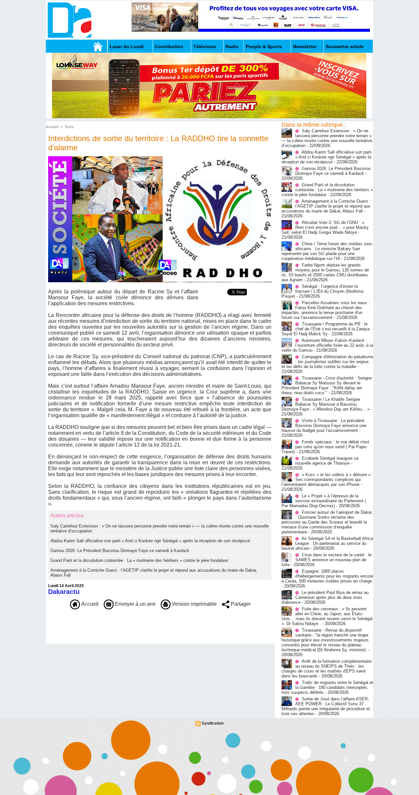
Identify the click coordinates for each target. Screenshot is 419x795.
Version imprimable (194, 604)
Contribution (169, 46)
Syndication (213, 723)
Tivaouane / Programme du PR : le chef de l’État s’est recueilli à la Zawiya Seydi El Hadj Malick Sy (326, 329)
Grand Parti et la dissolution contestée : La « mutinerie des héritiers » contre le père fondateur (139, 560)
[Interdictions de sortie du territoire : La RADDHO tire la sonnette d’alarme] (160, 158)
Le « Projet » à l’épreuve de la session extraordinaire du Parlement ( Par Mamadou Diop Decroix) (324, 500)
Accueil (52, 127)
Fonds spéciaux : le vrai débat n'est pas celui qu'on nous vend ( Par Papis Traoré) (325, 446)
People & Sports (264, 46)
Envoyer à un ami (134, 604)
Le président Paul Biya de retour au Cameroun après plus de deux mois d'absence (325, 597)
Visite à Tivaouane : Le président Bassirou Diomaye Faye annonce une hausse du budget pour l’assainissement (324, 425)
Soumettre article (345, 46)
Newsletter (305, 46)
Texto (69, 127)
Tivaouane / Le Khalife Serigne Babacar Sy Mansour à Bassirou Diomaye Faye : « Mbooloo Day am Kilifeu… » (326, 404)
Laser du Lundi (127, 46)
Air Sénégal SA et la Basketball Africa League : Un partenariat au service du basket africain (327, 543)
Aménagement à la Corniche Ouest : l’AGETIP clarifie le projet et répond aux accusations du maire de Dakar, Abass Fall (326, 206)
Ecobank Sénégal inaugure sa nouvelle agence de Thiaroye (326, 461)
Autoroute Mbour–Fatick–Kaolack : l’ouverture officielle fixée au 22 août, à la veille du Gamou (327, 345)
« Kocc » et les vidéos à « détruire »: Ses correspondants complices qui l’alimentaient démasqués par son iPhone (327, 479)
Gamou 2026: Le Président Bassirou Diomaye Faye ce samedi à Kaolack (119, 550)
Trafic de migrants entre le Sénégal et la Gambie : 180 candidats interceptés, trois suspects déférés (327, 687)
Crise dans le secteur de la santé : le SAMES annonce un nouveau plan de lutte (327, 559)
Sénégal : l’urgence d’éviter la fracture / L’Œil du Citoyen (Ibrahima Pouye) (322, 291)
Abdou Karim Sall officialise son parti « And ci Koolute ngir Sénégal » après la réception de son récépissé (150, 540)
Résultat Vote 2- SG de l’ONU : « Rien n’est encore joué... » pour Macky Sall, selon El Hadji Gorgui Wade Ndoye (325, 227)
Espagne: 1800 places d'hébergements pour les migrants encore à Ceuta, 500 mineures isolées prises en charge (327, 576)
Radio (232, 46)
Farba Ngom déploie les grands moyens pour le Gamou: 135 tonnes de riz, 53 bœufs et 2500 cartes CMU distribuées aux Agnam (325, 272)
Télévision (204, 46)
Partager (240, 604)
